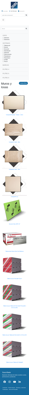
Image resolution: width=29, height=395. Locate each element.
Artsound (6, 52)
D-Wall (6, 59)
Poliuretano (7, 58)
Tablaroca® (7, 45)
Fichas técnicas (11, 387)
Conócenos (5, 387)
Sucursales (5, 11)
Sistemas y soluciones (21, 387)
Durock (6, 47)
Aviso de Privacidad (13, 389)
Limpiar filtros (23, 83)
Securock (6, 49)
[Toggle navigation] (3, 19)
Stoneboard (7, 50)
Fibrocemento (7, 54)
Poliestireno (7, 56)
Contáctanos (5, 389)
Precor (6, 61)
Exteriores (6, 39)
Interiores (6, 37)
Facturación (21, 11)
